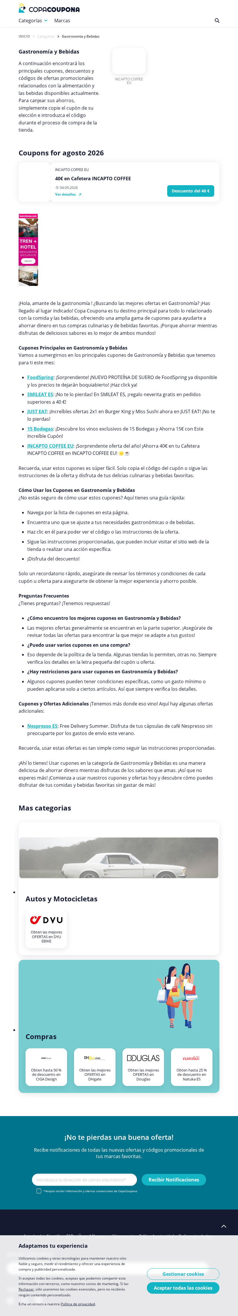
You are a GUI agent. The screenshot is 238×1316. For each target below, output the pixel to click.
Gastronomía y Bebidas (81, 36)
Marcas (62, 20)
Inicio (24, 36)
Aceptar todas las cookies (183, 1288)
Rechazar (26, 1289)
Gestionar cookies (183, 1274)
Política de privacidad (78, 1304)
